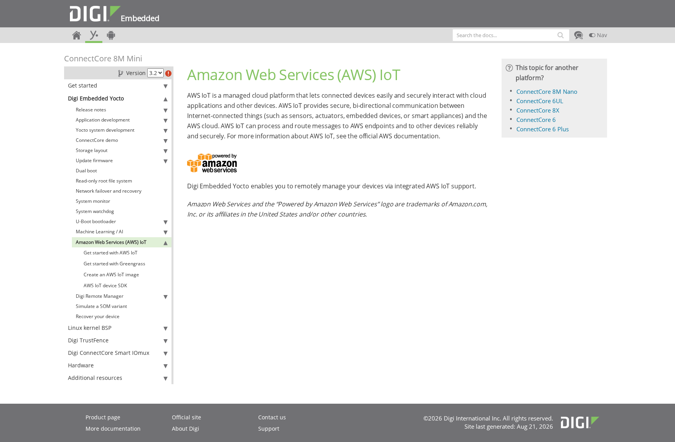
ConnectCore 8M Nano (546, 91)
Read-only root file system (104, 180)
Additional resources (95, 377)
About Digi (185, 428)
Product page (103, 417)
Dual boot (86, 170)
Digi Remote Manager (99, 296)
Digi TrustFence (88, 340)
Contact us (272, 417)
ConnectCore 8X (537, 110)
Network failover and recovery (108, 191)
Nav (601, 35)
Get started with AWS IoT (111, 252)
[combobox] (511, 35)
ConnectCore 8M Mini (103, 58)
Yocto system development (105, 130)
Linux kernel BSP (89, 327)
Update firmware (94, 160)
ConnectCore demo (97, 140)
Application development (103, 119)
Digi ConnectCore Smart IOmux (108, 352)
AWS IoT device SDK (105, 285)
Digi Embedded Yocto (96, 98)
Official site (186, 417)
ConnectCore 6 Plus (542, 129)
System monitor (93, 201)
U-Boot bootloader (96, 221)
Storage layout (91, 150)
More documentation (113, 428)
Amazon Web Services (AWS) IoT (111, 242)
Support (268, 428)
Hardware (81, 365)
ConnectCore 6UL (539, 101)
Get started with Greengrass (114, 263)
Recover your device (98, 316)
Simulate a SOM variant (101, 306)
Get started (82, 85)
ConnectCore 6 (536, 119)
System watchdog (95, 211)
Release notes (91, 109)
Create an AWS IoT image (111, 274)
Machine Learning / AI (99, 231)
